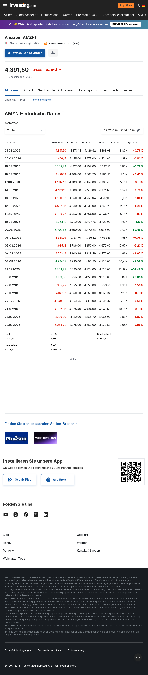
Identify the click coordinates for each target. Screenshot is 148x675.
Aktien (8, 15)
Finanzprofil (88, 90)
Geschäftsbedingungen (18, 650)
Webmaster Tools (14, 558)
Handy (7, 542)
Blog (6, 534)
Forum (127, 90)
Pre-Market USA (87, 15)
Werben (82, 542)
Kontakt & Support (88, 550)
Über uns (83, 534)
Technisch (110, 90)
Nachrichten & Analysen (56, 90)
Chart (28, 90)
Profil (23, 99)
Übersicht (10, 99)
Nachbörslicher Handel (118, 15)
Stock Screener (26, 15)
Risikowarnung (76, 650)
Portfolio (8, 550)
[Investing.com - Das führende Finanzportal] (23, 5)
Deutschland (50, 15)
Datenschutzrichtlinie (50, 650)
